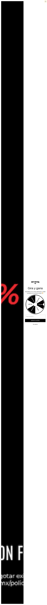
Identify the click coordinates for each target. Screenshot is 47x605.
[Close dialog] (46, 1)
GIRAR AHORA (35, 320)
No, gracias (35, 324)
